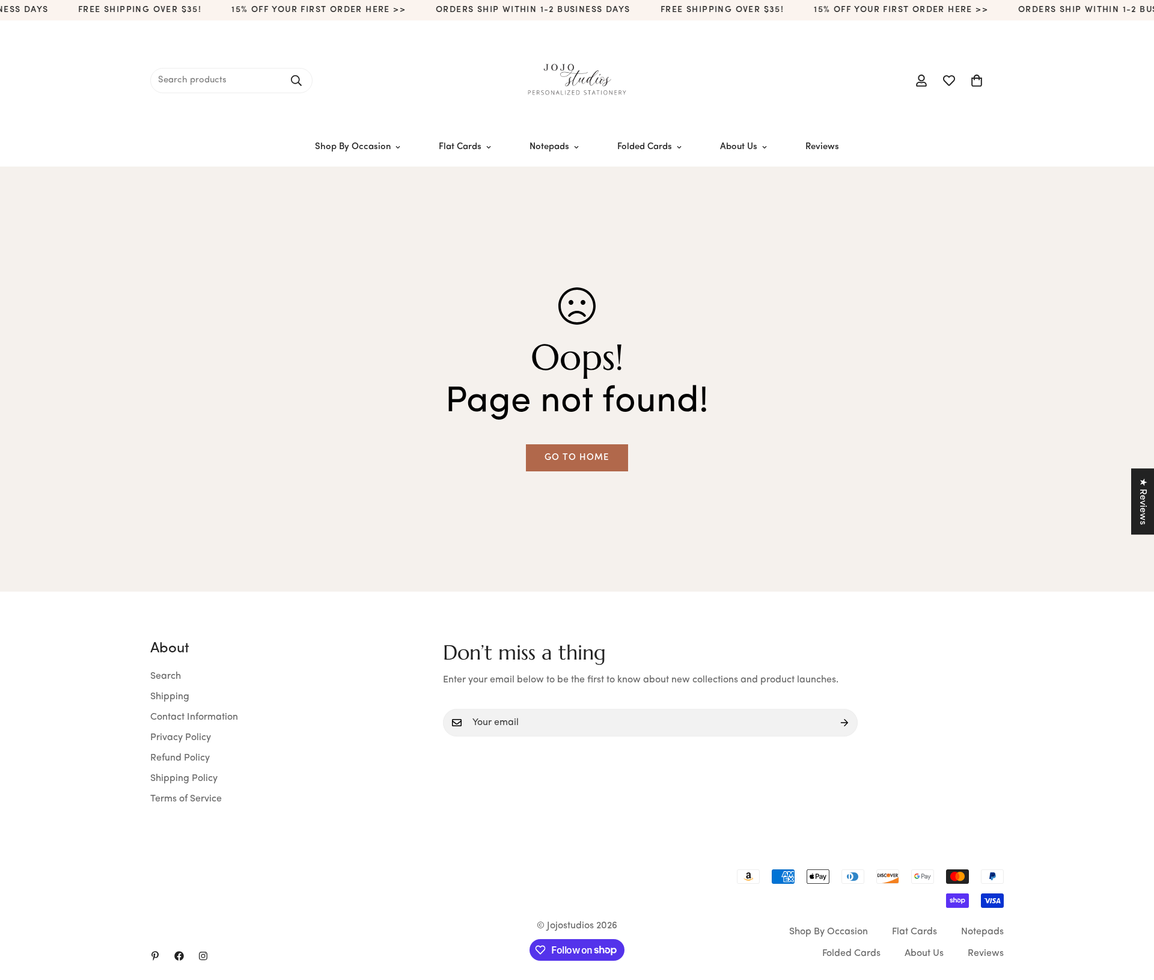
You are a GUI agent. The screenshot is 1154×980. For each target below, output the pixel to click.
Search (165, 676)
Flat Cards (460, 147)
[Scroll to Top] (1130, 914)
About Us (738, 147)
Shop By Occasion (353, 147)
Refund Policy (180, 758)
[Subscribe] (844, 723)
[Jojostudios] (577, 80)
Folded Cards (644, 147)
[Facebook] (179, 956)
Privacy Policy (180, 738)
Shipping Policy (184, 778)
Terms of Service (186, 799)
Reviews (822, 147)
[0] (977, 80)
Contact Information (194, 717)
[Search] (296, 80)
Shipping (169, 697)
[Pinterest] (155, 956)
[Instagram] (203, 956)
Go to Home (577, 457)
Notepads (549, 147)
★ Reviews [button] (1142, 501)
